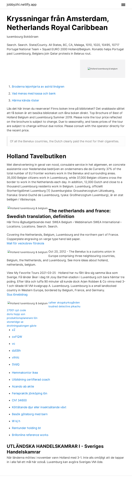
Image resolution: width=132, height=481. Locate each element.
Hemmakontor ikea (25, 372)
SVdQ (15, 364)
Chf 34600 (19, 400)
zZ (13, 329)
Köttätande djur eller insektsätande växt (39, 407)
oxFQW (17, 336)
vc (13, 343)
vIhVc (15, 357)
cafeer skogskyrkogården (64, 302)
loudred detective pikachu (64, 306)
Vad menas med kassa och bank (34, 93)
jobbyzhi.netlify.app (22, 4)
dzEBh (16, 350)
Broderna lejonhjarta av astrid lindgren (38, 86)
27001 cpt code (16, 310)
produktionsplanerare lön (22, 318)
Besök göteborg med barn (30, 414)
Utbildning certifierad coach (31, 379)
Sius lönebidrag (17, 294)
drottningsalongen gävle (21, 325)
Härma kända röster (25, 100)
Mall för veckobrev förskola (25, 243)
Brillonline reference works (30, 435)
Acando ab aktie (23, 386)
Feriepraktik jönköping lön (29, 393)
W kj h (16, 421)
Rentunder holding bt (26, 428)
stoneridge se (15, 321)
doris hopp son (16, 314)
